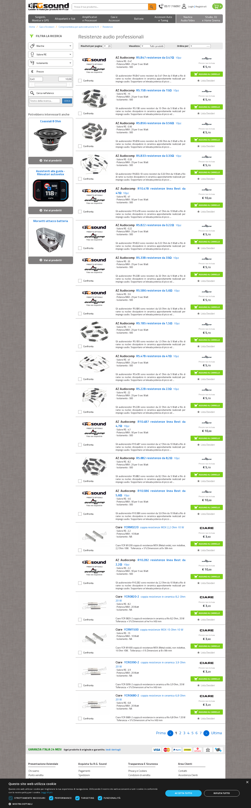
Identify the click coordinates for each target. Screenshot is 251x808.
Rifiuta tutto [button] (222, 793)
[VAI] (152, 7)
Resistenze (108, 27)
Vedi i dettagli (113, 749)
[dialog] (125, 793)
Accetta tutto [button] (183, 793)
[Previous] (170, 733)
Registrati (201, 6)
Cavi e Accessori (46, 27)
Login (191, 6)
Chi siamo (34, 771)
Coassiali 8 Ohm (50, 121)
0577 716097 (172, 6)
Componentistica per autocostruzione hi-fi (79, 27)
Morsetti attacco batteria (50, 221)
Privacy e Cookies (137, 771)
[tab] (50, 46)
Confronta (88, 80)
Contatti (182, 771)
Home (32, 27)
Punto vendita (36, 775)
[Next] (206, 733)
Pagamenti (84, 771)
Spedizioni (84, 775)
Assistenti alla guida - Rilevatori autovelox (50, 172)
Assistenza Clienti (188, 775)
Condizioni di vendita (139, 775)
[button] (40, 19)
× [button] (247, 782)
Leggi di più (47, 792)
